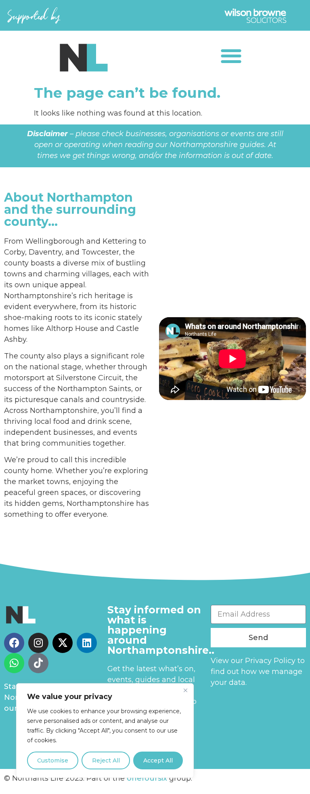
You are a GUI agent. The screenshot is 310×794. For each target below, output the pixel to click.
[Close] (185, 690)
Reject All (106, 760)
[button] (231, 55)
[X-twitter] (62, 643)
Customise (52, 760)
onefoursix (147, 778)
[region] (105, 730)
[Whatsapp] (14, 663)
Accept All (158, 760)
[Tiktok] (38, 663)
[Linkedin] (87, 643)
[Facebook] (14, 643)
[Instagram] (38, 643)
